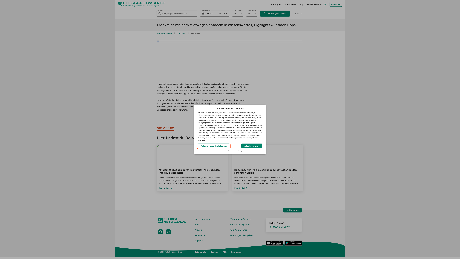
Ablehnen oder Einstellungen (214, 146)
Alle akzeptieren (251, 146)
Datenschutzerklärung (235, 151)
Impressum (221, 151)
